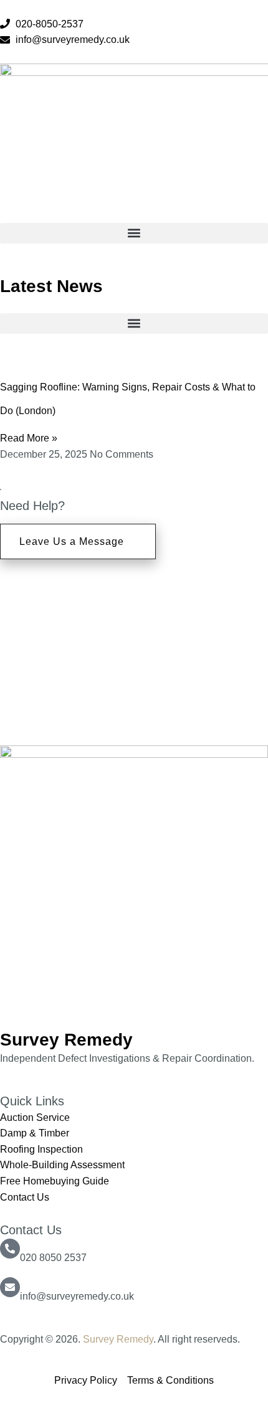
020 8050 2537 (53, 1257)
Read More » (28, 438)
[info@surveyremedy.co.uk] (10, 1287)
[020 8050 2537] (10, 1249)
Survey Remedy (118, 1339)
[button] (134, 233)
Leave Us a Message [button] (71, 541)
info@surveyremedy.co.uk (77, 1296)
